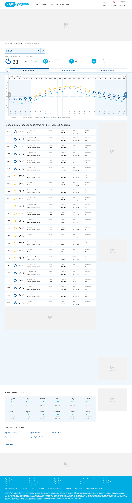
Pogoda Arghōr (9, 437)
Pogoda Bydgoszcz (34, 479)
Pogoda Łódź (82, 481)
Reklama (24, 488)
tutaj (41, 499)
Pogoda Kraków (33, 481)
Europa (43, 4)
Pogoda (23, 4)
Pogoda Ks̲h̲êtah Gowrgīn (36, 437)
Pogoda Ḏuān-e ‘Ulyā (35, 433)
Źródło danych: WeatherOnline (94, 488)
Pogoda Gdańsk (58, 479)
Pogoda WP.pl (9, 43)
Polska (35, 4)
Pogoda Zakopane (34, 485)
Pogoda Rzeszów (58, 483)
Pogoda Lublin (58, 481)
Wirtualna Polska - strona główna (10, 4)
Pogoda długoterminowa (68, 70)
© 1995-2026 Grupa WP (11, 488)
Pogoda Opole (8, 483)
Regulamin (68, 488)
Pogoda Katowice (108, 479)
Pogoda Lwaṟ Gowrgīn (11, 433)
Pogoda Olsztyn (107, 481)
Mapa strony (78, 488)
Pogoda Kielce (9, 481)
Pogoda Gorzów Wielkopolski (86, 479)
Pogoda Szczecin (83, 483)
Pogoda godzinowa (29, 70)
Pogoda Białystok (9, 479)
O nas (32, 488)
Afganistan (19, 43)
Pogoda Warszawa (108, 483)
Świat (51, 4)
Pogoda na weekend (107, 70)
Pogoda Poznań (33, 483)
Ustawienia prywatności (54, 488)
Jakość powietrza (62, 4)
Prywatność (41, 488)
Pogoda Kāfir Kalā (57, 433)
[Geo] (43, 51)
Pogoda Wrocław (9, 485)
